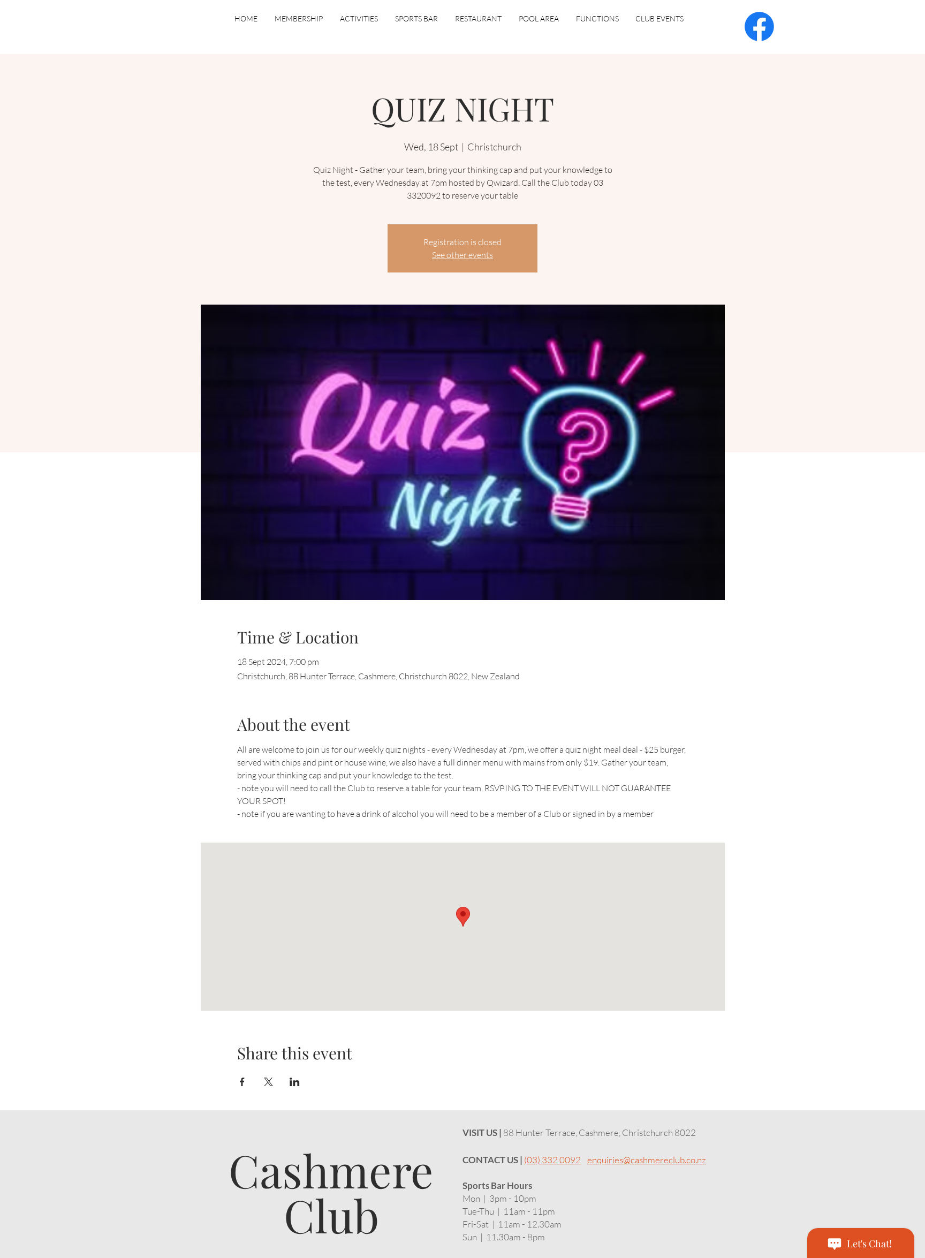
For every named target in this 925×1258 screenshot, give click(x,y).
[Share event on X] (268, 1082)
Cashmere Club (331, 1192)
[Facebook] (759, 26)
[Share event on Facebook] (242, 1082)
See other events (462, 254)
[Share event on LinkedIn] (295, 1082)
